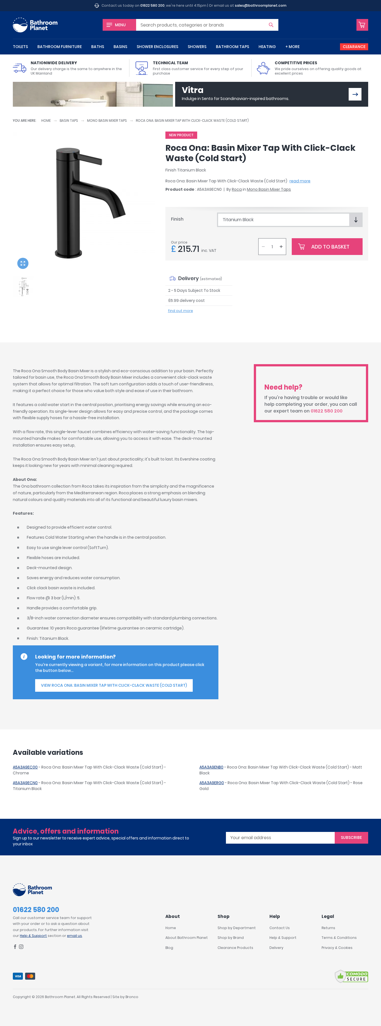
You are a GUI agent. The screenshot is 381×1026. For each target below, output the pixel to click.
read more (300, 181)
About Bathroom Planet (186, 937)
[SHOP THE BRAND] (355, 94)
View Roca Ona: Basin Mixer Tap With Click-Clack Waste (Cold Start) (114, 685)
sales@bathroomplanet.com (260, 5)
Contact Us (279, 927)
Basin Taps (69, 120)
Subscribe (351, 837)
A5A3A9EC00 (25, 767)
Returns (328, 927)
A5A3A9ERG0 (211, 783)
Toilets (20, 46)
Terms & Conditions (339, 937)
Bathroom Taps (232, 46)
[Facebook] (15, 947)
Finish (177, 219)
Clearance (354, 46)
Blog (169, 947)
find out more (180, 310)
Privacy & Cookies (337, 947)
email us (74, 935)
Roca (237, 189)
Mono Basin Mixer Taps (107, 120)
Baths (97, 46)
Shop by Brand (231, 937)
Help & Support (33, 935)
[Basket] (362, 25)
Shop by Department (237, 927)
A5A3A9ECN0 (25, 783)
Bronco (132, 996)
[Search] (271, 25)
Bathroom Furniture (59, 46)
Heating (267, 46)
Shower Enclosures (157, 46)
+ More (292, 46)
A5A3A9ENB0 (211, 767)
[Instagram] (21, 947)
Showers (197, 46)
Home (46, 120)
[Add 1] (281, 246)
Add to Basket (330, 246)
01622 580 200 (152, 5)
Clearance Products (235, 947)
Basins (120, 46)
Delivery (276, 947)
